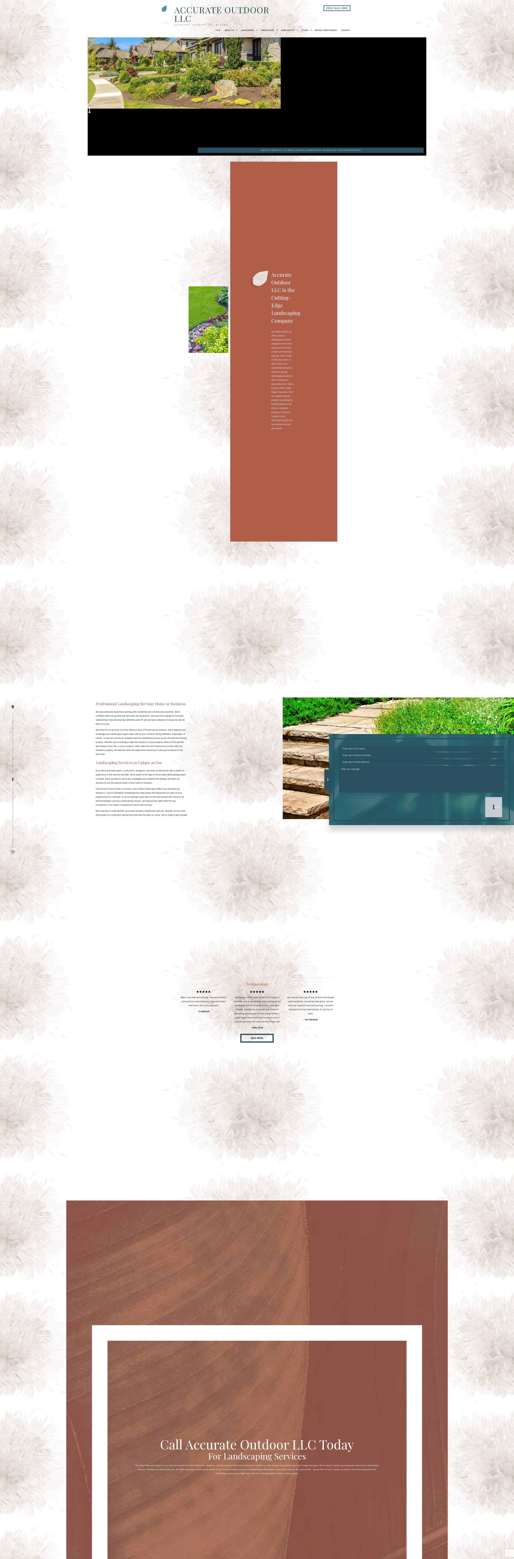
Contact (345, 30)
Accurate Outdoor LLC (221, 14)
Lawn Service (288, 30)
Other (304, 30)
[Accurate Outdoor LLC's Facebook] (13, 746)
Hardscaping (267, 30)
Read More (257, 1038)
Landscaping (247, 30)
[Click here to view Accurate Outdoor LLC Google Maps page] (13, 707)
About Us (229, 30)
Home (218, 30)
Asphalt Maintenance (326, 30)
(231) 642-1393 (337, 8)
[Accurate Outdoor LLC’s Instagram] (13, 819)
